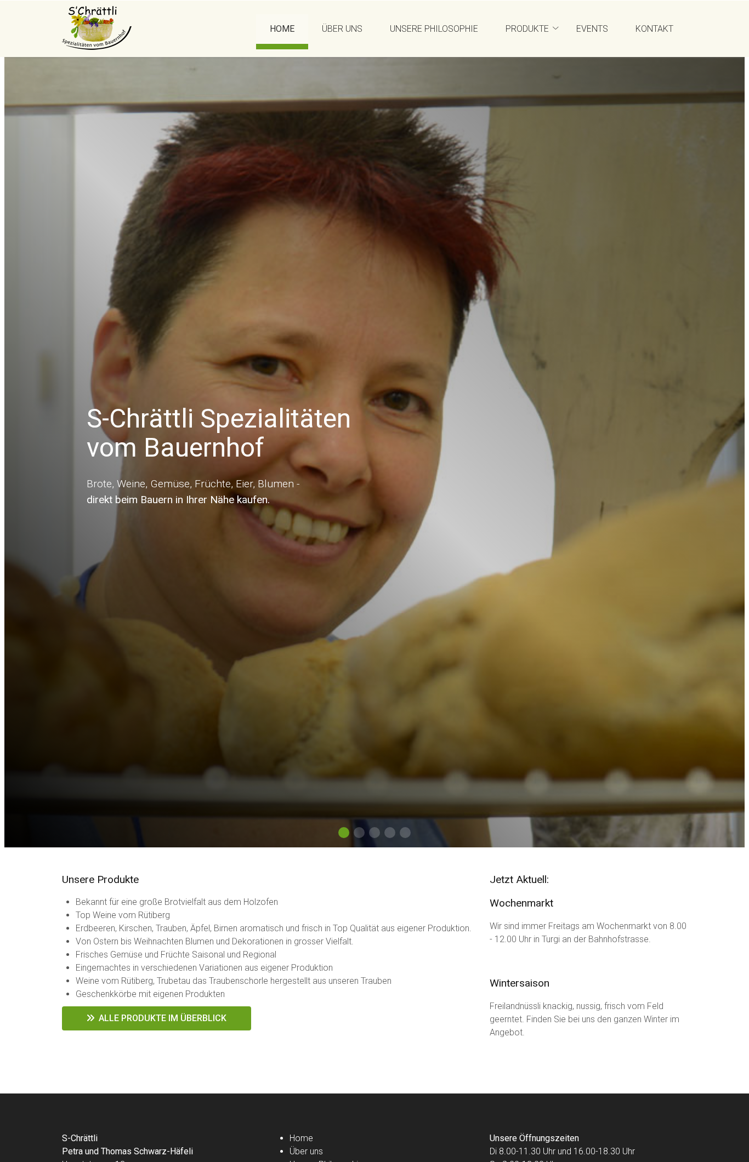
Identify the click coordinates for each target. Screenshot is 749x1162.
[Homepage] (97, 29)
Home (282, 29)
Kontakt (654, 29)
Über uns (342, 29)
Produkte (527, 29)
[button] (343, 832)
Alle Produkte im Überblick (160, 1018)
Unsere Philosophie (434, 29)
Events (592, 29)
